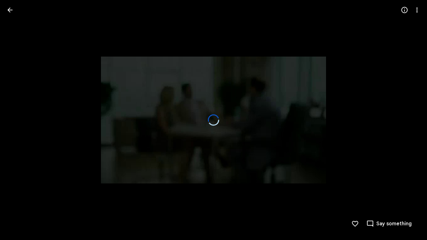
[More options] (417, 10)
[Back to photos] (10, 10)
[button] (17, 120)
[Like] (355, 224)
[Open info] (404, 10)
